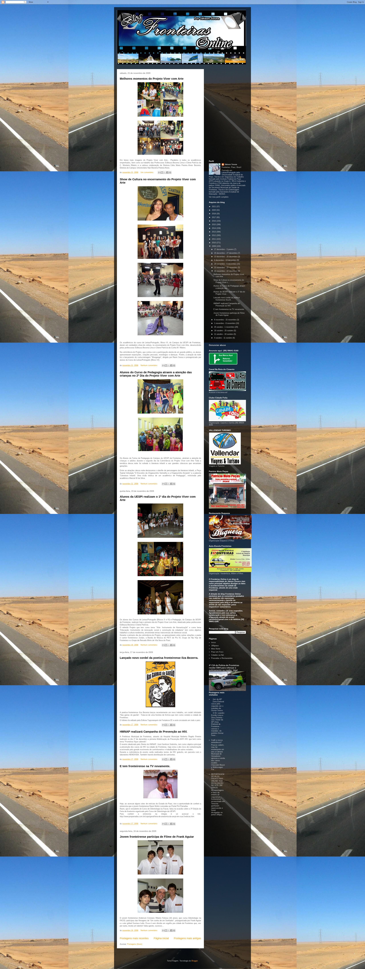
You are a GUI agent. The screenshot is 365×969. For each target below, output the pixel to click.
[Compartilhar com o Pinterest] (170, 172)
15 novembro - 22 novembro (226, 271)
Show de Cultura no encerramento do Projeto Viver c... (228, 281)
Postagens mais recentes (134, 938)
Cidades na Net (217, 655)
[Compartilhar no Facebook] (167, 172)
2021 (214, 206)
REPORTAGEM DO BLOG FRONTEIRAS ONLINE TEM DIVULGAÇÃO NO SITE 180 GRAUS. (217, 781)
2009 (214, 246)
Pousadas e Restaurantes (222, 658)
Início (213, 642)
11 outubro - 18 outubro (224, 334)
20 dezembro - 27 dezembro (226, 253)
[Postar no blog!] (162, 172)
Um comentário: (147, 172)
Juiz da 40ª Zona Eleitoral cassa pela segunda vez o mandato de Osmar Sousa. (217, 704)
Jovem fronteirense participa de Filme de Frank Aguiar (157, 836)
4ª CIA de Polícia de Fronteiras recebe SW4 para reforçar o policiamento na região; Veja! (224, 667)
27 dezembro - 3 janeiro (224, 249)
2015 (214, 224)
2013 (214, 232)
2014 (214, 228)
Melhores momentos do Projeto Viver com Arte (151, 78)
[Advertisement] (227, 114)
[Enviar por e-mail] (159, 172)
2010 (214, 243)
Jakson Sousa (231, 164)
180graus (215, 646)
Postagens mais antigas (187, 938)
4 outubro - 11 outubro (223, 338)
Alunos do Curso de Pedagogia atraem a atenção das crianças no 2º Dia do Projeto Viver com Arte (156, 374)
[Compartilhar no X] (164, 172)
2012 (214, 235)
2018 (214, 214)
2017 (214, 217)
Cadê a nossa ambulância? (217, 741)
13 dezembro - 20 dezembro (226, 257)
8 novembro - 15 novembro (225, 320)
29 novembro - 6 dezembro (225, 264)
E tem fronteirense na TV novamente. (145, 766)
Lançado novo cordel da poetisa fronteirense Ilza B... (226, 298)
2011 (214, 239)
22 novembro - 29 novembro (226, 267)
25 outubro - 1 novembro (224, 327)
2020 (214, 210)
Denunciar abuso (217, 345)
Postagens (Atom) (134, 944)
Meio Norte (215, 649)
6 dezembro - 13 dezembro (225, 260)
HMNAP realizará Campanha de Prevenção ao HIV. (153, 731)
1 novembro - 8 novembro (225, 323)
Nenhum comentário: (149, 365)
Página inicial (161, 938)
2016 (214, 221)
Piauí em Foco (217, 652)
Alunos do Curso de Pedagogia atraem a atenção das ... (229, 287)
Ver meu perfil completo (218, 197)
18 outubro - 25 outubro (224, 330)
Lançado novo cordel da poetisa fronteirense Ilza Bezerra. (159, 657)
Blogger (194, 961)
